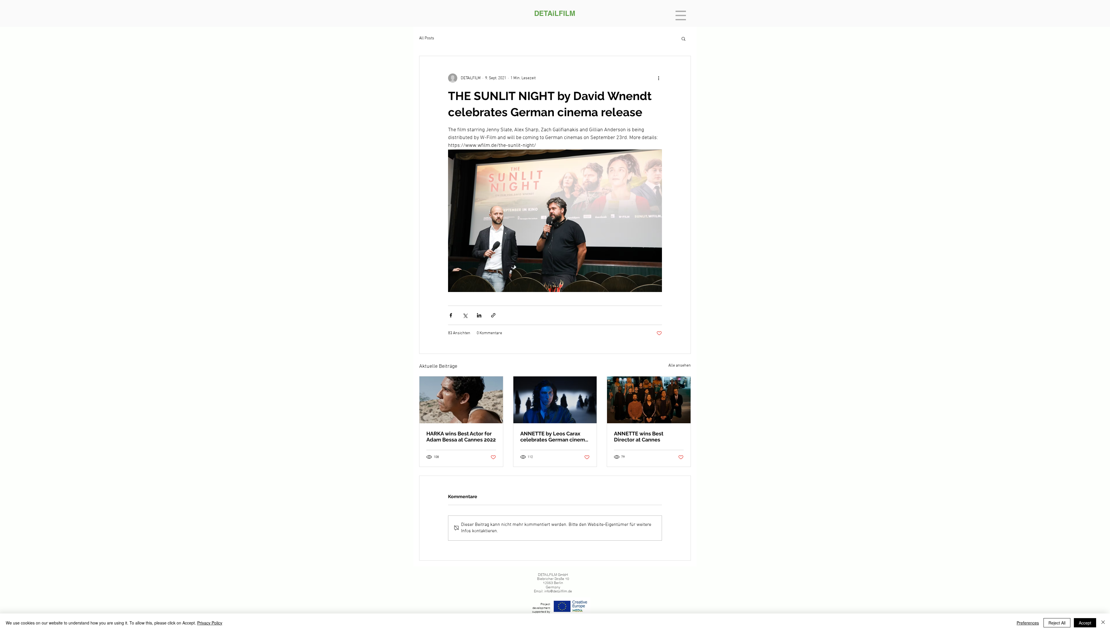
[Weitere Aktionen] (658, 78)
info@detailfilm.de (558, 591)
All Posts (426, 38)
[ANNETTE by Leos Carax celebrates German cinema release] (555, 399)
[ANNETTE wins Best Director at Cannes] (649, 399)
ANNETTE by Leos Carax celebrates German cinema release (554, 436)
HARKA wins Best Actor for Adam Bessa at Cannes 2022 (461, 436)
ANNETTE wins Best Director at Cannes (638, 436)
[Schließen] (1103, 622)
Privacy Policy (209, 623)
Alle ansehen (679, 365)
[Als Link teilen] (493, 315)
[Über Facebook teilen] (451, 315)
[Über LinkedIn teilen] (479, 315)
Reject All (1056, 623)
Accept (1085, 623)
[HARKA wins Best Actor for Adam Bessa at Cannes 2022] (461, 399)
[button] (681, 15)
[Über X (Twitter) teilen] (465, 315)
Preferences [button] (1028, 623)
